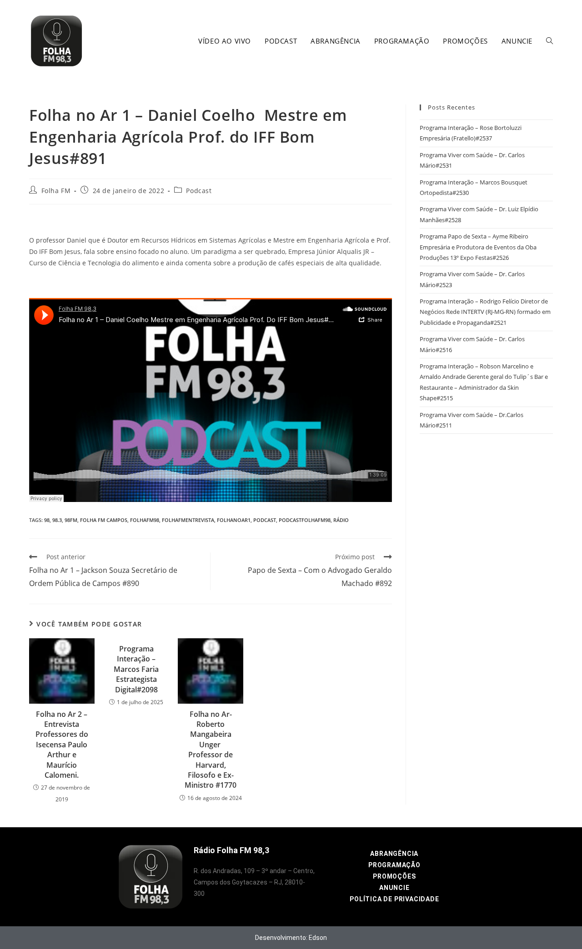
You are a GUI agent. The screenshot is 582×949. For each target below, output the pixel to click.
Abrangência (394, 853)
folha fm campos (103, 520)
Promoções (394, 876)
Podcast (198, 190)
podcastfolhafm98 (305, 520)
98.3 (57, 520)
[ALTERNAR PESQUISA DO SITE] (549, 41)
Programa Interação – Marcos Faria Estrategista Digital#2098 (136, 669)
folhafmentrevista (188, 520)
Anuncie (394, 887)
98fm (71, 520)
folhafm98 (144, 520)
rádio (341, 520)
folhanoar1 (234, 520)
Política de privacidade (394, 899)
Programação (394, 865)
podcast (264, 520)
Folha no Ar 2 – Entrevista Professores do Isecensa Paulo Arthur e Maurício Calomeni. (61, 744)
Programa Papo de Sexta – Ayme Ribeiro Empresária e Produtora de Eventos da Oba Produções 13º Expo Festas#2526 (478, 247)
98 (47, 520)
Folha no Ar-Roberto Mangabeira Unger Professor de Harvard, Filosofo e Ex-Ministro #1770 (210, 749)
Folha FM (56, 190)
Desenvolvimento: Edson (291, 937)
